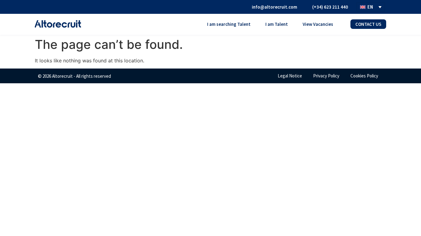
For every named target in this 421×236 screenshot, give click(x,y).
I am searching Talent (229, 24)
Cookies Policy (364, 76)
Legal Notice (290, 76)
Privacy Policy (326, 76)
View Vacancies (318, 24)
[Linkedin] (233, 6)
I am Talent (276, 24)
